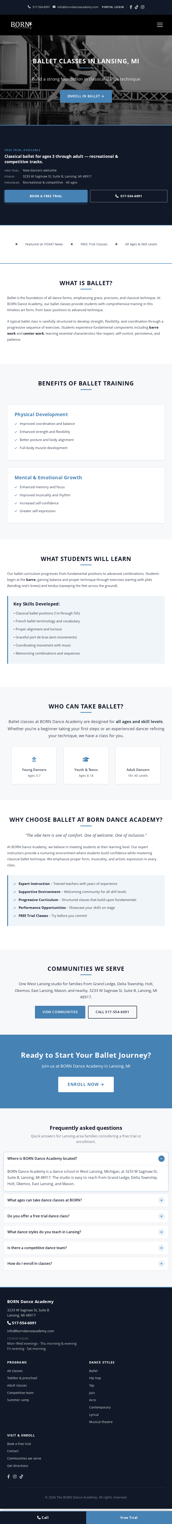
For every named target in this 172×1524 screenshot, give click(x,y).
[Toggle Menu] (160, 25)
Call (45, 1517)
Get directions (17, 1466)
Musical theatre (101, 1422)
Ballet (93, 1371)
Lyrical (94, 1415)
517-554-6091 (41, 7)
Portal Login (113, 7)
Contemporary (100, 1407)
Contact (13, 1451)
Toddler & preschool (22, 1378)
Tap (91, 1385)
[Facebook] (131, 7)
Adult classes (17, 1385)
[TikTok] (136, 7)
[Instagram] (142, 7)
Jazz (92, 1393)
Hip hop (95, 1378)
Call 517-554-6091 (112, 1012)
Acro (92, 1400)
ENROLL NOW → (86, 1084)
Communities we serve (24, 1458)
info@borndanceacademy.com (77, 7)
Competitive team (20, 1393)
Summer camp (18, 1400)
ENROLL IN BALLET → (86, 96)
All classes (15, 1371)
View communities (60, 1012)
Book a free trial (46, 196)
